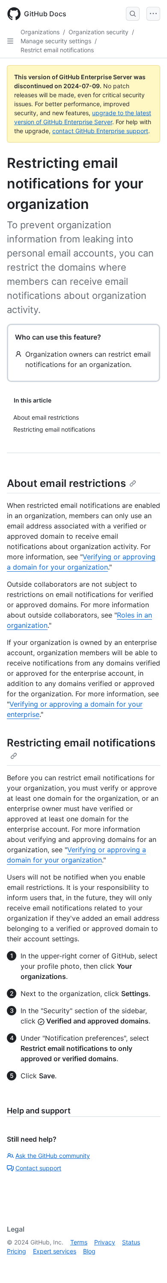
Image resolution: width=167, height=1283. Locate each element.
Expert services (54, 1251)
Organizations (40, 32)
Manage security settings (56, 41)
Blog (89, 1251)
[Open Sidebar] (10, 41)
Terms (78, 1242)
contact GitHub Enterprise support (100, 130)
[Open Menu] (153, 14)
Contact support (38, 1168)
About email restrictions (66, 483)
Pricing (16, 1251)
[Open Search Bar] (133, 14)
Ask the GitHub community (52, 1155)
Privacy (104, 1242)
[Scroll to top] (148, 1264)
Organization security (98, 32)
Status (131, 1242)
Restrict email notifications (57, 50)
